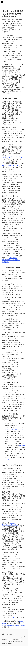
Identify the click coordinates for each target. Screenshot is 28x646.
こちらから (12, 618)
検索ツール (22, 445)
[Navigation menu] (2, 2)
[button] (14, 634)
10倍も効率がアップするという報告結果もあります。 (11, 260)
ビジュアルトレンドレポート (14, 429)
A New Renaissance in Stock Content (13, 625)
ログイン (24, 2)
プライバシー (5, 641)
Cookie (3, 643)
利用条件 (22, 641)
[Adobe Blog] (6, 2)
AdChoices (9, 643)
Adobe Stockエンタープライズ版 (10, 524)
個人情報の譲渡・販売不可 (14, 641)
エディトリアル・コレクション (11, 165)
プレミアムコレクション (12, 460)
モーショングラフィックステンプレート (13, 158)
